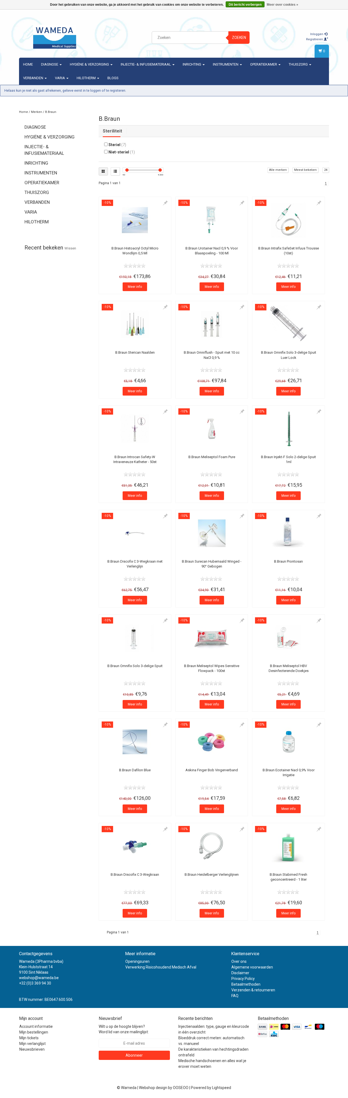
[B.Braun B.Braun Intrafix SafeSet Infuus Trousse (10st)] (288, 220)
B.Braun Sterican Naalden (135, 352)
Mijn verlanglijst (32, 1043)
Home (28, 64)
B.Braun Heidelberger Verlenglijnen (212, 874)
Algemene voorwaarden (252, 967)
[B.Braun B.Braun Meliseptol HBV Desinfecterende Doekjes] (288, 637)
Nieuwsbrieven (32, 1049)
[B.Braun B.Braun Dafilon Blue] (135, 741)
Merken (36, 112)
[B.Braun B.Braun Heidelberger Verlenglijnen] (211, 846)
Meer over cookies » (282, 5)
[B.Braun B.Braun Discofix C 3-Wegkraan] (135, 846)
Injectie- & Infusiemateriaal (146, 64)
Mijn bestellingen (33, 1032)
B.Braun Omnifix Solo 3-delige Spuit (135, 666)
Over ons (239, 961)
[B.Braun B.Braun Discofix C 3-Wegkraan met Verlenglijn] (135, 533)
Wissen (70, 248)
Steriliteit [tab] (112, 131)
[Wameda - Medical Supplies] (54, 37)
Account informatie (36, 1026)
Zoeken (239, 37)
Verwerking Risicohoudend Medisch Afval (160, 967)
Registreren (315, 39)
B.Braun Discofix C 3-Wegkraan (135, 874)
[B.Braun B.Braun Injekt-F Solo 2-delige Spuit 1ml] (288, 428)
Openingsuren (137, 961)
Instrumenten (226, 64)
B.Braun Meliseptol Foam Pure (211, 457)
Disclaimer (240, 973)
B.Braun (50, 112)
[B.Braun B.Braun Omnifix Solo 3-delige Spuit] (135, 637)
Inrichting (192, 64)
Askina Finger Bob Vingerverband (211, 770)
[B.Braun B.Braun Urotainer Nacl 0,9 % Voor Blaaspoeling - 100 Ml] (211, 220)
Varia (60, 78)
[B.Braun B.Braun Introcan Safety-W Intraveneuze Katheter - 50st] (135, 428)
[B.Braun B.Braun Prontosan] (288, 533)
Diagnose (50, 64)
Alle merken (278, 170)
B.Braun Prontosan (288, 561)
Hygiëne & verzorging (90, 64)
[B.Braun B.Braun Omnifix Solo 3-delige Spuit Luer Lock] (288, 324)
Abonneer (134, 1055)
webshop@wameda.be (39, 978)
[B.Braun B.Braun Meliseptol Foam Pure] (211, 428)
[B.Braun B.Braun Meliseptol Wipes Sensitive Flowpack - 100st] (211, 637)
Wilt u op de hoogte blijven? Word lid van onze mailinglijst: (124, 1029)
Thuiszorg (299, 64)
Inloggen (317, 34)
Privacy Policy (243, 978)
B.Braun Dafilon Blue (135, 770)
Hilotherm (87, 78)
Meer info (135, 287)
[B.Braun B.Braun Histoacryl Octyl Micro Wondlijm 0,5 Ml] (135, 220)
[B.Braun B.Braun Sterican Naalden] (135, 324)
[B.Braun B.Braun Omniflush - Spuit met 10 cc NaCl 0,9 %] (211, 324)
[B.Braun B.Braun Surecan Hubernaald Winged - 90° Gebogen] (211, 533)
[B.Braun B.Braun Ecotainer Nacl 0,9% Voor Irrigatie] (288, 741)
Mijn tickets (29, 1038)
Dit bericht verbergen (245, 5)
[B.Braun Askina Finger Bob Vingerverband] (211, 741)
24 (325, 170)
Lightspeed (221, 1087)
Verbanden (33, 78)
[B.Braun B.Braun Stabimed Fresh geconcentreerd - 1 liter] (288, 846)
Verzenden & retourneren (253, 990)
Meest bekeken (305, 170)
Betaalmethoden (245, 984)
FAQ (234, 996)
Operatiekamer (264, 64)
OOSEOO (180, 1087)
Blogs (113, 78)
